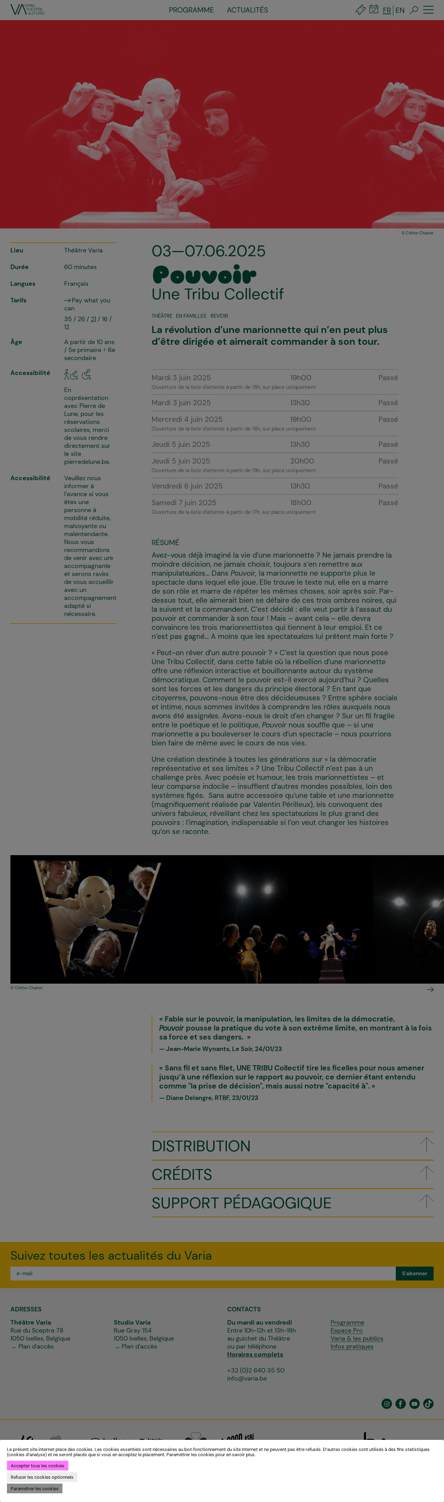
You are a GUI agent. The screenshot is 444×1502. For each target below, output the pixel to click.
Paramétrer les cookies (35, 1489)
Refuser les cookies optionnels (42, 1477)
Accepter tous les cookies (38, 1466)
